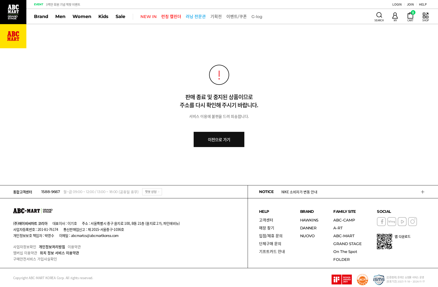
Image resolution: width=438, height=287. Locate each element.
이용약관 (74, 246)
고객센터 (266, 220)
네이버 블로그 (391, 221)
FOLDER (341, 259)
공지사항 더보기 (422, 191)
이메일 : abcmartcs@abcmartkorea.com (89, 235)
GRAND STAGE (347, 243)
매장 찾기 (266, 228)
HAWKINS (309, 220)
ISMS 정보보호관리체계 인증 (379, 279)
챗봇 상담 (151, 191)
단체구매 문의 (270, 243)
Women (81, 16)
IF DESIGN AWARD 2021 (342, 279)
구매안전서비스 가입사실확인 (35, 258)
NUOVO (307, 235)
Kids (103, 16)
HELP (423, 4)
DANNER (308, 228)
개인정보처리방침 (52, 246)
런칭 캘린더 (171, 16)
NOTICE (266, 191)
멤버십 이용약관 (25, 252)
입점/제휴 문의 (271, 235)
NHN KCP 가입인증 (362, 279)
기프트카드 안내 (272, 251)
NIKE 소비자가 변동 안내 (299, 191)
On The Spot (345, 251)
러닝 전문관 (196, 16)
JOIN (410, 4)
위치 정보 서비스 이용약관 (59, 252)
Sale (120, 16)
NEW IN (148, 16)
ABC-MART (344, 235)
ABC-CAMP (344, 220)
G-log (256, 16)
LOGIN (397, 4)
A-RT (338, 228)
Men (60, 16)
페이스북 (381, 221)
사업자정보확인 (24, 246)
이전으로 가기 (219, 139)
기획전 (216, 16)
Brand (41, 16)
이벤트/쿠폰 (236, 16)
